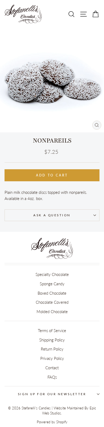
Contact (52, 367)
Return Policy (52, 349)
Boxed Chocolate (52, 293)
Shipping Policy (52, 339)
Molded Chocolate (52, 311)
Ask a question (51, 215)
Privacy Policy (52, 358)
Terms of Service (52, 330)
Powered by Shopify (52, 422)
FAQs (52, 377)
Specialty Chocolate (52, 274)
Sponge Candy (52, 283)
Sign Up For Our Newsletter (52, 394)
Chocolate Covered (52, 302)
